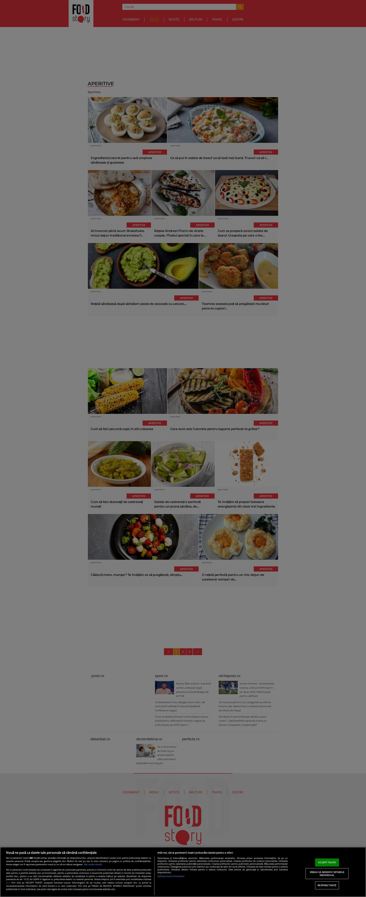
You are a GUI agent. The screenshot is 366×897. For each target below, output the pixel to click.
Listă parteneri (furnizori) (170, 876)
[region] (183, 872)
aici (8, 882)
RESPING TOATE (327, 885)
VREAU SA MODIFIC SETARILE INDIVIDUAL (327, 873)
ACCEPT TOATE (327, 862)
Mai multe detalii (93, 864)
